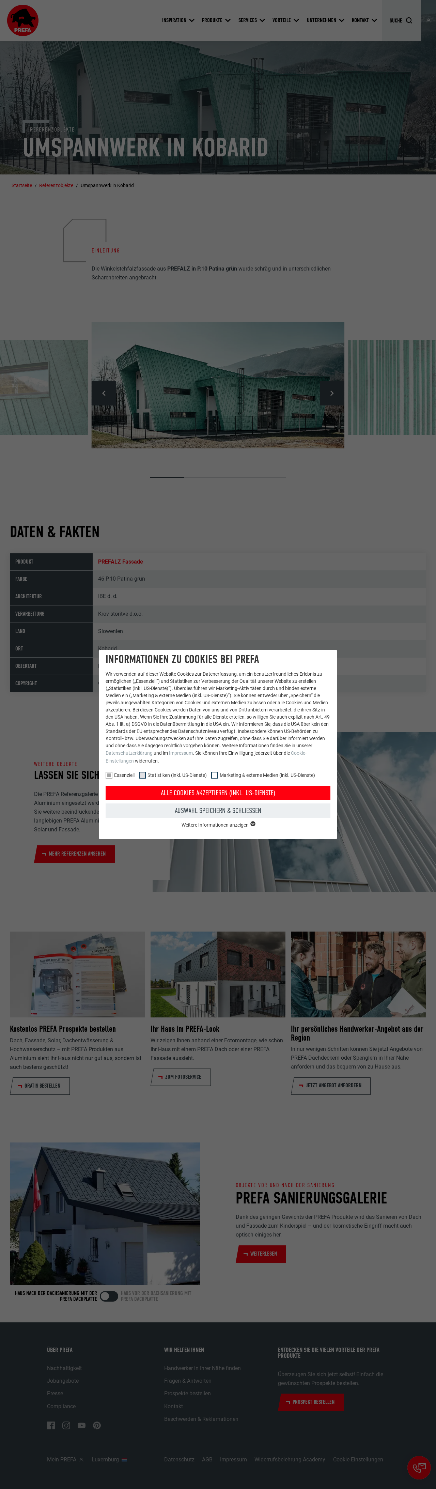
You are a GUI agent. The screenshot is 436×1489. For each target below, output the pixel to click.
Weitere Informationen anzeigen (216, 825)
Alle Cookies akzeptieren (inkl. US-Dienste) (218, 792)
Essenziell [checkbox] (124, 775)
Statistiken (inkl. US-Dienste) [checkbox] (177, 775)
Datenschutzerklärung (129, 753)
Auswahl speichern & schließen (218, 810)
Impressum (181, 753)
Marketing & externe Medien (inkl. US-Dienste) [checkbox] (267, 775)
